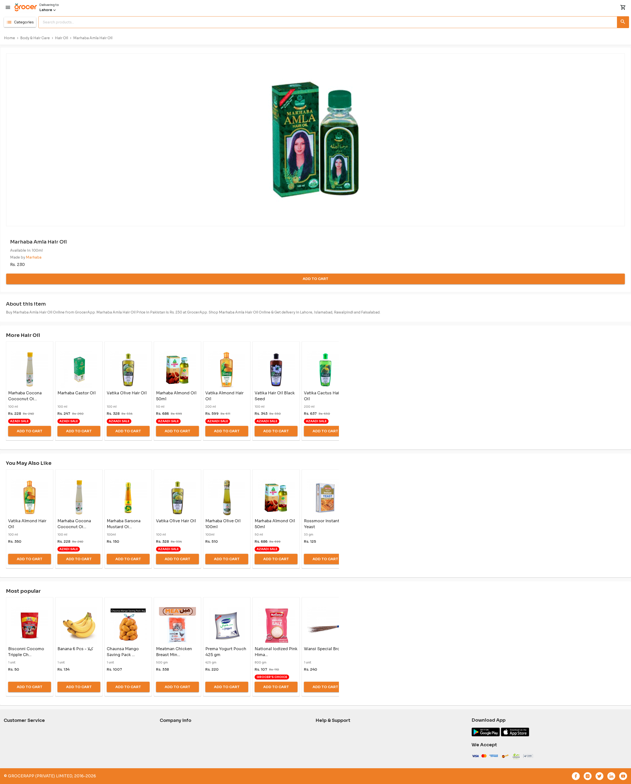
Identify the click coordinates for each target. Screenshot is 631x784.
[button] (20, 22)
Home (9, 38)
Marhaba (33, 257)
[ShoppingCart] (623, 7)
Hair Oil (61, 38)
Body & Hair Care (35, 38)
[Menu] (8, 7)
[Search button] (623, 21)
